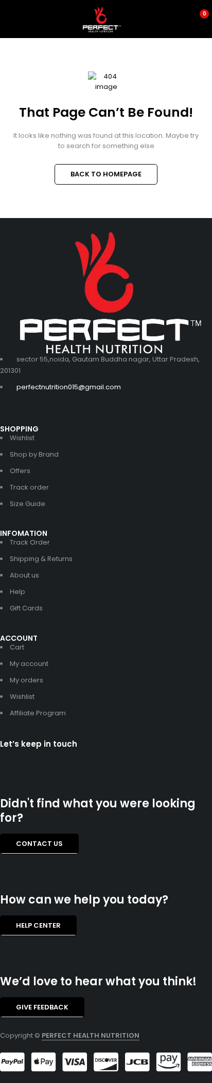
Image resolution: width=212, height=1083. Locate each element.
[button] (39, 844)
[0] (197, 19)
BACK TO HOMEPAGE (106, 174)
